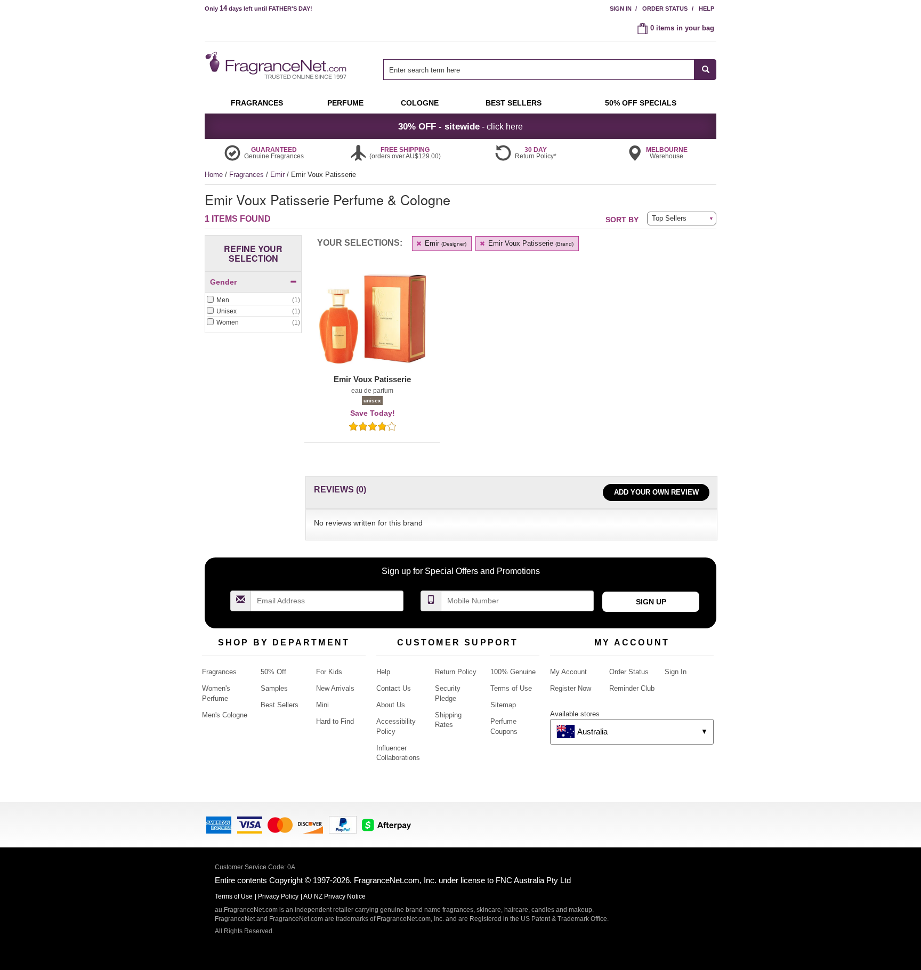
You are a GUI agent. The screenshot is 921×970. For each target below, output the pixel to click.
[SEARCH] (705, 69)
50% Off (273, 672)
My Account (568, 672)
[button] (372, 325)
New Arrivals (335, 688)
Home (214, 175)
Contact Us (393, 688)
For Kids (329, 672)
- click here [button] (460, 126)
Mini (322, 705)
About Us (390, 705)
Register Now (570, 688)
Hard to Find (335, 721)
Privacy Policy (278, 896)
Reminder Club (632, 688)
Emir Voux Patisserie (529, 243)
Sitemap (503, 705)
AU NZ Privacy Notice (334, 896)
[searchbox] (538, 69)
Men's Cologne (224, 715)
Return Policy (455, 672)
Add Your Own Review (656, 492)
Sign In (621, 8)
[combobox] (549, 69)
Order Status (665, 8)
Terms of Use (511, 688)
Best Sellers (279, 705)
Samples (274, 688)
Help (706, 8)
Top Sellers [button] (669, 218)
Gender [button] (223, 282)
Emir (278, 175)
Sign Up (651, 601)
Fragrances (247, 175)
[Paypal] (343, 824)
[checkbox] (253, 300)
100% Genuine (513, 672)
